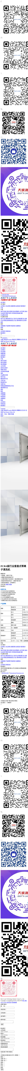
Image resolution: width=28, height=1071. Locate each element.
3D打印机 (21, 311)
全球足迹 (18, 306)
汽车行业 (15, 318)
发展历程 (13, 306)
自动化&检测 (4, 367)
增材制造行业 (20, 320)
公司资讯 (3, 331)
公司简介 (3, 306)
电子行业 (3, 318)
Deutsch (8, 341)
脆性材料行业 (9, 318)
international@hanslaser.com (9, 296)
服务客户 (23, 306)
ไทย (4, 341)
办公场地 (8, 306)
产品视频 (8, 325)
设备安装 (3, 325)
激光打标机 (4, 311)
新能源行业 (21, 318)
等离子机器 (11, 414)
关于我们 (3, 302)
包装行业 (3, 384)
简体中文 (14, 339)
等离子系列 (8, 313)
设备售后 (18, 325)
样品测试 (13, 325)
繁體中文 (19, 339)
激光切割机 (10, 311)
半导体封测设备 (16, 313)
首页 (2, 414)
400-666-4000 (5, 294)
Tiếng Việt (12, 341)
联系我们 (3, 333)
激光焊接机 (16, 311)
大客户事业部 (4, 339)
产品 (2, 307)
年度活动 (8, 331)
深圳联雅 (14, 1002)
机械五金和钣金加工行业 (9, 320)
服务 (2, 322)
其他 (25, 320)
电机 (21, 313)
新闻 (2, 327)
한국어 (23, 339)
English (10, 339)
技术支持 (9, 1002)
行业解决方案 (4, 315)
